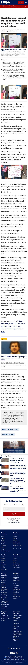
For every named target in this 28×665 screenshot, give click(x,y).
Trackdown (4, 592)
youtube (17, 648)
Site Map (15, 598)
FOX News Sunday (5, 551)
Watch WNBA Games (16, 636)
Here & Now (4, 608)
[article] (14, 347)
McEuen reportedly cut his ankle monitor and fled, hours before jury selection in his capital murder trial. (13, 326)
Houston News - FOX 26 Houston (5, 616)
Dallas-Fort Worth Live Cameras (17, 546)
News (3, 533)
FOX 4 (12, 29)
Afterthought (4, 596)
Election (3, 542)
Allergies (15, 538)
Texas (2, 536)
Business (3, 547)
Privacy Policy (15, 521)
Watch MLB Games (16, 621)
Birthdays (15, 558)
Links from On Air (17, 557)
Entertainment (16, 564)
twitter (11, 648)
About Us (16, 573)
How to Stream (16, 584)
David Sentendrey (6, 29)
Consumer (3, 545)
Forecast (15, 535)
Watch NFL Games (17, 615)
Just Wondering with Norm (5, 602)
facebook (8, 648)
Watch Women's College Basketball (17, 633)
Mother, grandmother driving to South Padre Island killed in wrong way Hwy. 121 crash (18, 467)
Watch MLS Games (15, 640)
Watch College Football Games (17, 618)
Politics (3, 544)
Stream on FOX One (16, 612)
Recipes (15, 560)
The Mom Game (5, 604)
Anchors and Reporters (16, 577)
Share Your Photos (17, 548)
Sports (3, 555)
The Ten (3, 579)
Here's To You (4, 606)
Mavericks (3, 560)
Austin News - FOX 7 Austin (5, 619)
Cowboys (3, 557)
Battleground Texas (4, 589)
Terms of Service (15, 522)
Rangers (3, 558)
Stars (2, 562)
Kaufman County (8, 434)
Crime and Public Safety (19, 29)
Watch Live (21, 2)
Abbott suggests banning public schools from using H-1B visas (18, 473)
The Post (3, 580)
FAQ (14, 582)
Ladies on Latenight (3, 586)
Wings (2, 566)
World (2, 540)
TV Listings (15, 587)
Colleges (3, 567)
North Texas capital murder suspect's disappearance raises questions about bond (14, 358)
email (20, 648)
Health (2, 549)
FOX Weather (16, 544)
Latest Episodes (4, 574)
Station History (16, 580)
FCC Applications (17, 591)
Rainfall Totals (16, 542)
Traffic (14, 562)
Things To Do (16, 566)
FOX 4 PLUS (16, 592)
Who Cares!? (4, 594)
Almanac (15, 540)
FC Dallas (3, 564)
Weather (16, 533)
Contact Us (15, 575)
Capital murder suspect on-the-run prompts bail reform (13, 50)
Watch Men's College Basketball (17, 630)
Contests (15, 594)
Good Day (16, 555)
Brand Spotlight (16, 596)
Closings (15, 536)
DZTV (2, 599)
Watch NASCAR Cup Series (16, 624)
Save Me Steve (16, 567)
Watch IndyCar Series (16, 627)
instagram (14, 648)
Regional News (4, 612)
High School (4, 569)
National (3, 538)
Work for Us (16, 585)
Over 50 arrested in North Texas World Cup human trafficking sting (17, 460)
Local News (4, 535)
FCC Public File (16, 589)
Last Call (3, 584)
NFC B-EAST (4, 597)
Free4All (3, 582)
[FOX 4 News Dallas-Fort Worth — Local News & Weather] (5, 2)
